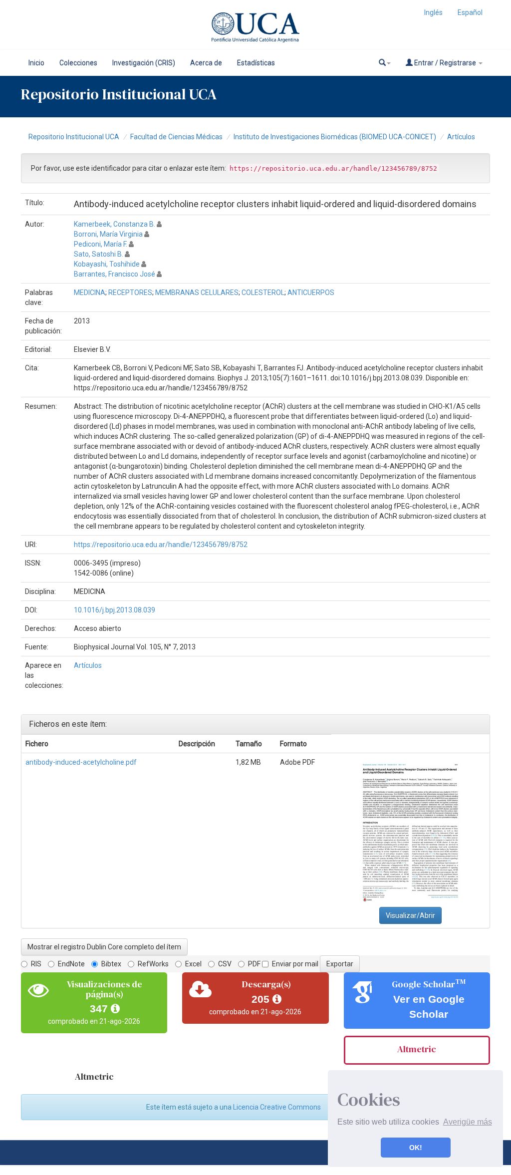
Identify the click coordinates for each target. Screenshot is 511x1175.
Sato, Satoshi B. (98, 254)
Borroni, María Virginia (108, 234)
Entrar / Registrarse (445, 63)
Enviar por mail (295, 964)
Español (470, 12)
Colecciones (78, 63)
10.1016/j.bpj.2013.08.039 (114, 610)
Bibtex (111, 964)
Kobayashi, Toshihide (107, 264)
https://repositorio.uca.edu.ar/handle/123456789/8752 (161, 545)
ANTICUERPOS (310, 292)
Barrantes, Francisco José (114, 274)
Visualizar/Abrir (410, 915)
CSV (225, 964)
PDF (254, 964)
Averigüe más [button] (467, 1122)
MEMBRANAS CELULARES (197, 292)
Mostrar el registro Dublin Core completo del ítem (104, 947)
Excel (193, 964)
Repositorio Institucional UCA (73, 137)
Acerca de (206, 63)
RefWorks (153, 964)
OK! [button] (415, 1148)
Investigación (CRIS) (143, 63)
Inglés (433, 12)
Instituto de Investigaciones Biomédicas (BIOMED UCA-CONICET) (335, 137)
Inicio (36, 63)
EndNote (71, 964)
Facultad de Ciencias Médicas (176, 137)
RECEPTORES (130, 292)
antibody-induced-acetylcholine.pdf (81, 762)
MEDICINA (89, 292)
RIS (36, 964)
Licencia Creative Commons (277, 1107)
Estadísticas (256, 63)
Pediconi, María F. (100, 244)
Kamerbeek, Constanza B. (114, 224)
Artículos (461, 137)
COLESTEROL (263, 292)
